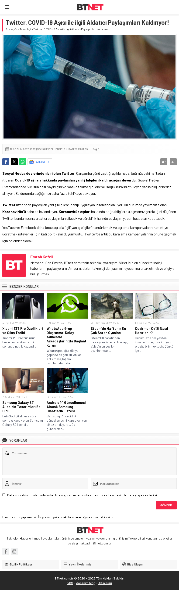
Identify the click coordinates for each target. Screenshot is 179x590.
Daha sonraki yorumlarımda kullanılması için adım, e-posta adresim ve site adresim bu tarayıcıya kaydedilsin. (83, 495)
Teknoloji (25, 29)
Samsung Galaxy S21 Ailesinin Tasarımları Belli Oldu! (22, 406)
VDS (70, 583)
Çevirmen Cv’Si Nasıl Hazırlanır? (151, 330)
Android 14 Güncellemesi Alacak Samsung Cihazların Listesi (66, 406)
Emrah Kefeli (41, 256)
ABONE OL (43, 162)
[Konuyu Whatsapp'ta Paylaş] (22, 161)
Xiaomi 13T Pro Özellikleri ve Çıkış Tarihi (22, 330)
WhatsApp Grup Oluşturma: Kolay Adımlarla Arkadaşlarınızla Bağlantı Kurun (67, 336)
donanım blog (85, 583)
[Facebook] (5, 551)
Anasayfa (11, 29)
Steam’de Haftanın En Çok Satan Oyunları (108, 330)
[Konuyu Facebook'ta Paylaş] (5, 161)
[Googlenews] (14, 551)
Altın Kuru (105, 583)
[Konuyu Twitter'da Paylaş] (14, 161)
